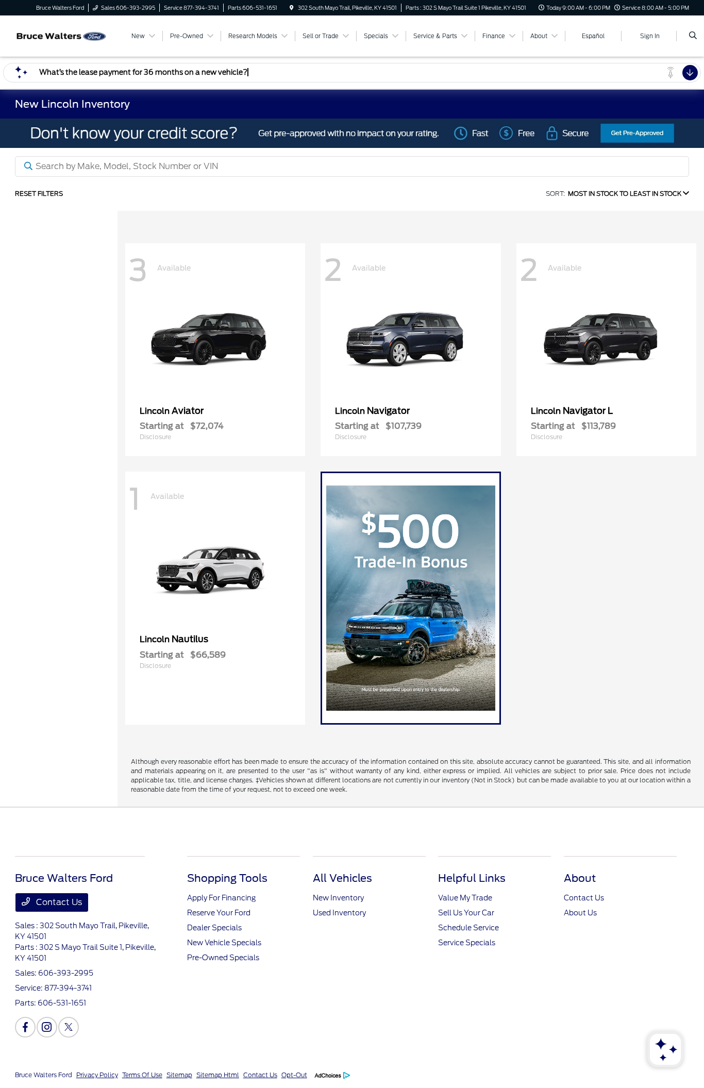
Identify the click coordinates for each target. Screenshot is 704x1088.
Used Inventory (339, 913)
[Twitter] (68, 1027)
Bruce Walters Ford (43, 1075)
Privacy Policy (97, 1075)
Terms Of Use (142, 1075)
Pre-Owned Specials (223, 957)
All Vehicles (342, 878)
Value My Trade (465, 898)
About (580, 878)
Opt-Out (294, 1075)
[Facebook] (25, 1027)
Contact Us (58, 902)
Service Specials (466, 943)
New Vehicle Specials (224, 943)
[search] (693, 36)
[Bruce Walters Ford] (61, 35)
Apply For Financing (221, 898)
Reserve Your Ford (218, 913)
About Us (580, 913)
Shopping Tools (227, 878)
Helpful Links (472, 878)
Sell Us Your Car (466, 913)
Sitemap (179, 1075)
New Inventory (338, 898)
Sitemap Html (217, 1075)
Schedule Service (468, 928)
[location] (292, 8)
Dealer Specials (214, 928)
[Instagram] (47, 1027)
